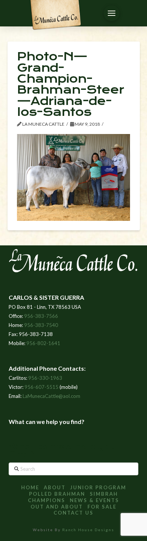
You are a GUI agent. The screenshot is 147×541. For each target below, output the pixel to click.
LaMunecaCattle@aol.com (51, 396)
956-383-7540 (41, 325)
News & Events (94, 500)
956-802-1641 (43, 343)
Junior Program (98, 487)
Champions (46, 500)
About (55, 487)
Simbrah (104, 494)
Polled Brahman (57, 494)
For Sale (101, 507)
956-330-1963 (45, 378)
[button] (111, 13)
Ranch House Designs (88, 529)
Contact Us (73, 513)
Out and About (57, 507)
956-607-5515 (41, 387)
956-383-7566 (41, 316)
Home (30, 487)
